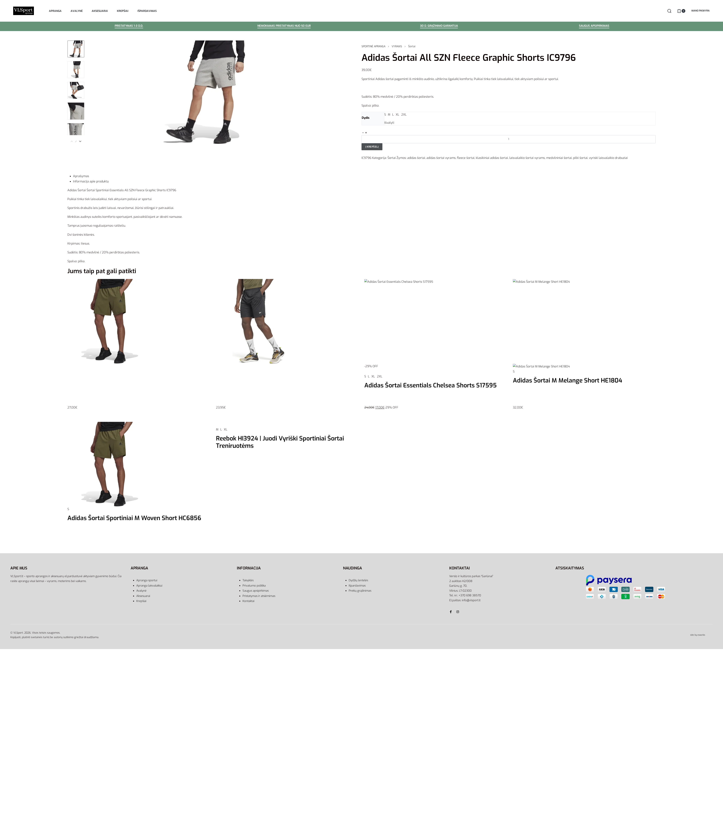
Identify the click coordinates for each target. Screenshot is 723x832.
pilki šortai (580, 158)
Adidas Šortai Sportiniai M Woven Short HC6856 (134, 518)
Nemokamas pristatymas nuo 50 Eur (284, 26)
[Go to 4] (75, 111)
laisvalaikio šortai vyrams (527, 158)
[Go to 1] (75, 48)
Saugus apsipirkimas (594, 26)
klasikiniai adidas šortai (492, 158)
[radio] (385, 114)
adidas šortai (416, 158)
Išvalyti (389, 123)
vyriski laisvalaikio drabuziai (608, 158)
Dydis (365, 117)
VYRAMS (397, 46)
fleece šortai (465, 158)
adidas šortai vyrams (441, 158)
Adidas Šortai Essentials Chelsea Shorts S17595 (430, 385)
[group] (138, 350)
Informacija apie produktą (91, 181)
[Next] (80, 141)
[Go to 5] (75, 131)
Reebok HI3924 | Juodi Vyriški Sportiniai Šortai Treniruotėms (280, 442)
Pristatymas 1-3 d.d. (129, 26)
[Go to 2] (75, 69)
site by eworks (697, 634)
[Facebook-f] (450, 611)
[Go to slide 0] (70, 423)
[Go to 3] (75, 90)
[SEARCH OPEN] (669, 11)
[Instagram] (457, 611)
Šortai (411, 46)
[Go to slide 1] (75, 423)
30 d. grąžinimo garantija (439, 26)
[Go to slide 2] (81, 423)
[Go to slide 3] (86, 423)
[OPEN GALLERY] (204, 92)
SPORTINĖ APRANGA (373, 46)
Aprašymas (81, 176)
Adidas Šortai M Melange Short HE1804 (567, 380)
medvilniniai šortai (559, 158)
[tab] (364, 176)
